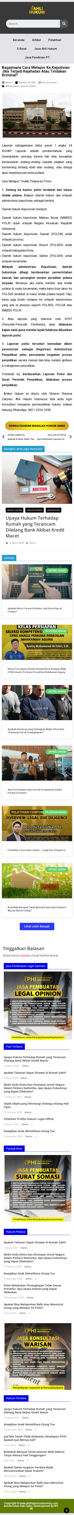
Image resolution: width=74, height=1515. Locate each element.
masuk (25, 955)
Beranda (18, 40)
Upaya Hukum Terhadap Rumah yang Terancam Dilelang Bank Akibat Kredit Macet (35, 527)
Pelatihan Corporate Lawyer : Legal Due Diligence (36, 850)
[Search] (64, 24)
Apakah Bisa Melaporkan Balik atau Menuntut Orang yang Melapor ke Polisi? (33, 1306)
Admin (32, 542)
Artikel (36, 40)
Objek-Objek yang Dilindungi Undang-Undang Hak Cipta (36, 1105)
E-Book (22, 48)
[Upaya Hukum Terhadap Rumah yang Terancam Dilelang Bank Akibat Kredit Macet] (37, 479)
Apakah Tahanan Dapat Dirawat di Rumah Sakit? (35, 1072)
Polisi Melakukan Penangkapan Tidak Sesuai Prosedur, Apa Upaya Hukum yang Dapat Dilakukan (32, 1289)
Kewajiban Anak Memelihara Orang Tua (29, 1131)
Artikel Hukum (13, 86)
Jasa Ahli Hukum (45, 48)
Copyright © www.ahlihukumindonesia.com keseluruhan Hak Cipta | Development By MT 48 (31, 1506)
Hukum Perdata (34, 510)
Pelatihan (54, 40)
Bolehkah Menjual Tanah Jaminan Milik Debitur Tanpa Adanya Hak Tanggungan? (34, 1453)
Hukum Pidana (28, 86)
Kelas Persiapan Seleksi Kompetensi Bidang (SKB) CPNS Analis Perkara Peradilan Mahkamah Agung (37, 670)
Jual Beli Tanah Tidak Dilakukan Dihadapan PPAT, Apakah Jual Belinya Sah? (35, 1438)
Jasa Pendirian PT (37, 57)
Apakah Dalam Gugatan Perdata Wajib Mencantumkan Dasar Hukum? (28, 1469)
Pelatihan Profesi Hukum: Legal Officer (29, 1119)
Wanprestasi (53, 510)
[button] (37, 926)
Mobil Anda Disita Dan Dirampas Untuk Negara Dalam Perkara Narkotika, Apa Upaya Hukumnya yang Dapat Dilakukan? (35, 1088)
